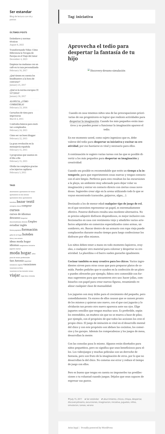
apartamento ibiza (16, 198)
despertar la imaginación (84, 121)
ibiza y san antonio (16, 238)
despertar (24, 218)
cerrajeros (13, 206)
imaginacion (24, 245)
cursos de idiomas (20, 214)
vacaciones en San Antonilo (19, 271)
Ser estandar (21, 11)
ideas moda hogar (20, 241)
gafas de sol (13, 235)
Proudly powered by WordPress (97, 427)
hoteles (27, 234)
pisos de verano (15, 257)
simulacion (13, 265)
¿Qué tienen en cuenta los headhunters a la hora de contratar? (22, 78)
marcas (18, 249)
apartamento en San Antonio (19, 195)
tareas (83, 405)
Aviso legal (73, 427)
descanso (15, 217)
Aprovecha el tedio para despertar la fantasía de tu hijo (101, 52)
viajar (15, 275)
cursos (14, 210)
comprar (27, 205)
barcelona (13, 202)
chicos (19, 206)
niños (33, 254)
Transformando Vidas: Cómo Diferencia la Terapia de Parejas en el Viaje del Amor (24, 52)
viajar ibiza (24, 276)
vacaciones (29, 264)
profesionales (25, 257)
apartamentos (27, 198)
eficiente (25, 222)
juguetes (12, 249)
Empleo (32, 221)
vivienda (32, 276)
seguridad (27, 261)
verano (30, 271)
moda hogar (20, 252)
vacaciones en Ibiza (16, 268)
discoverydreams (15, 222)
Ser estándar (92, 399)
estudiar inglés (18, 225)
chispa (128, 399)
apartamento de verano (27, 192)
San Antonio (17, 260)
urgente (20, 265)
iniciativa (31, 245)
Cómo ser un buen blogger (23, 135)
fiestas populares (15, 230)
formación (30, 229)
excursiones (91, 402)
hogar (20, 235)
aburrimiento (14, 192)
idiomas (14, 245)
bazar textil (25, 201)
